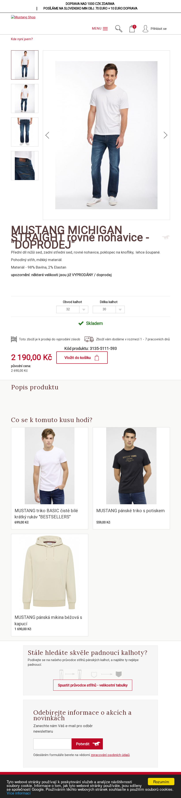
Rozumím (161, 781)
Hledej (118, 28)
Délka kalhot (108, 302)
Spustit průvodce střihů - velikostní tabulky (93, 685)
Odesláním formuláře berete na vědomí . (81, 755)
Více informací (19, 793)
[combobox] (72, 309)
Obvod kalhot (72, 302)
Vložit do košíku (77, 357)
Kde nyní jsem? (22, 39)
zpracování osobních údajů (110, 755)
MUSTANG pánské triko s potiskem (130, 510)
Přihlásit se (159, 29)
